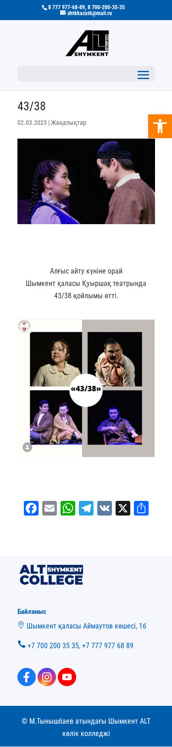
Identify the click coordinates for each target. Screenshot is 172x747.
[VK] (104, 509)
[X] (123, 509)
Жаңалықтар (68, 122)
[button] (160, 126)
